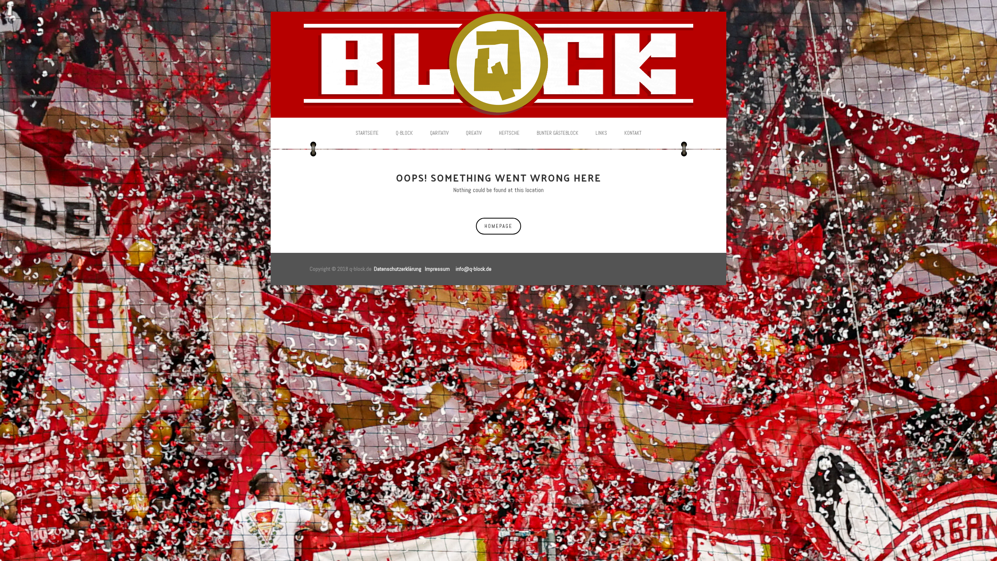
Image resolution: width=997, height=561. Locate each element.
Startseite (367, 133)
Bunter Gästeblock (557, 133)
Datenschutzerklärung (397, 268)
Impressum (437, 268)
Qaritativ (439, 133)
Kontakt (632, 133)
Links (601, 133)
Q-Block (404, 133)
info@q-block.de (473, 268)
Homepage (498, 226)
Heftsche (509, 133)
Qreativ (474, 133)
